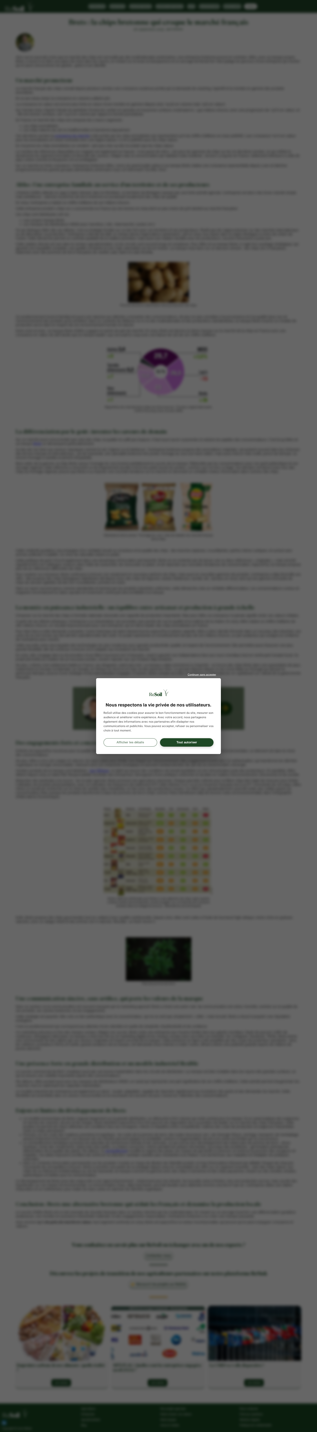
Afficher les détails (130, 742)
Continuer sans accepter (202, 674)
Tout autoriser (186, 742)
